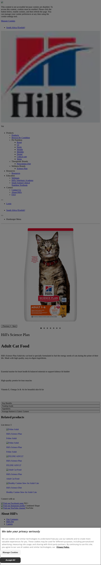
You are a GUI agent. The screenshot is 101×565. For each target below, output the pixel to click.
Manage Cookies (10, 552)
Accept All (10, 560)
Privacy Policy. (63, 547)
